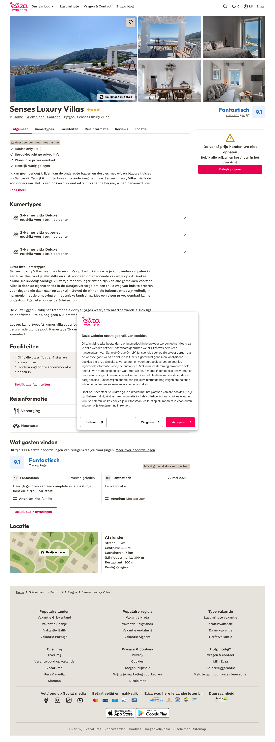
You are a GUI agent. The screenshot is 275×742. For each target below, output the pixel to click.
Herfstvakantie (220, 637)
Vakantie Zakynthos (137, 624)
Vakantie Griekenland (54, 617)
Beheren (91, 422)
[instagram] (57, 702)
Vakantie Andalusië (137, 630)
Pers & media (54, 674)
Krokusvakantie (220, 624)
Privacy (137, 655)
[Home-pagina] (19, 6)
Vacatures (54, 668)
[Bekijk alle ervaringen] (242, 112)
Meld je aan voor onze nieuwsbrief (221, 674)
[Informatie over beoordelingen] (247, 115)
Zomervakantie (220, 630)
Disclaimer (137, 681)
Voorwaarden (115, 729)
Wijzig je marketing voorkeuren (137, 674)
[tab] (21, 129)
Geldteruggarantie (220, 668)
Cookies (137, 661)
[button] (73, 59)
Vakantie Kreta (137, 617)
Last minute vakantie (220, 617)
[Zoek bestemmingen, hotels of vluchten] (225, 6)
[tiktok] (69, 702)
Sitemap (54, 681)
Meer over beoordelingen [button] (135, 450)
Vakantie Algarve (137, 637)
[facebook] (46, 702)
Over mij (54, 655)
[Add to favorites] (130, 22)
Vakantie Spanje (54, 624)
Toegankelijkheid (137, 668)
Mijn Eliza (220, 661)
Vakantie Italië (54, 630)
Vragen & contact (220, 655)
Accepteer (179, 422)
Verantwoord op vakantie (54, 661)
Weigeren (147, 422)
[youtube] (80, 702)
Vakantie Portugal (54, 637)
